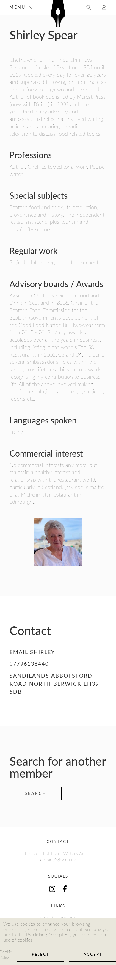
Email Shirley (32, 652)
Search (35, 794)
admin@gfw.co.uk (58, 860)
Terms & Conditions (58, 917)
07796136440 (29, 664)
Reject (40, 955)
